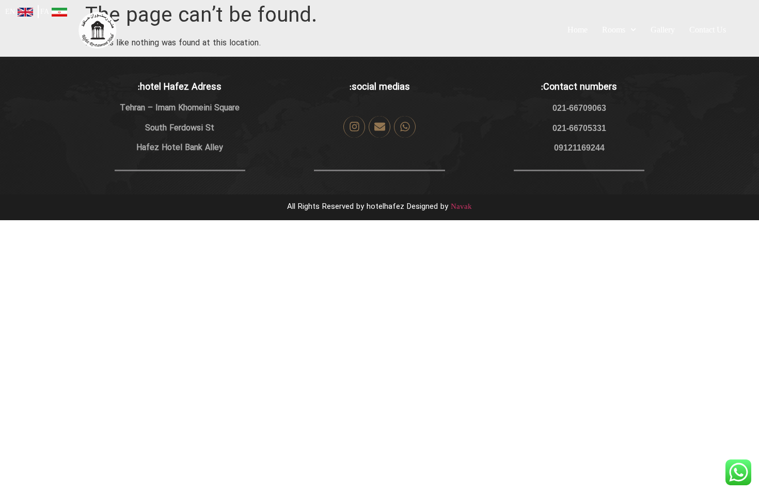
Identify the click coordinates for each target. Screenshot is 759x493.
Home (577, 29)
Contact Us (707, 29)
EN (10, 11)
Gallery (663, 29)
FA (44, 11)
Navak (461, 206)
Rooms (613, 29)
